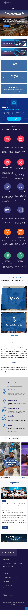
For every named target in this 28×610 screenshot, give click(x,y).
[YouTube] (11, 552)
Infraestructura (20, 144)
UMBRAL (12, 601)
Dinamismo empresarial (7, 261)
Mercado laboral (21, 191)
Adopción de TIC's (7, 167)
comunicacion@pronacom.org (12, 588)
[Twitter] (5, 552)
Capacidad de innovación (20, 261)
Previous (2, 538)
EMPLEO (16, 601)
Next (25, 538)
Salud (7, 237)
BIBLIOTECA (7, 601)
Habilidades (21, 237)
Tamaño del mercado (20, 215)
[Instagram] (8, 552)
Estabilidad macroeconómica (20, 168)
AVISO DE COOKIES (17, 602)
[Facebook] (2, 552)
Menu (14, 8)
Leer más (5, 527)
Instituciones (7, 144)
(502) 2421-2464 (8, 585)
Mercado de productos (7, 192)
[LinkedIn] (13, 552)
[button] (14, 119)
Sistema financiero (7, 215)
